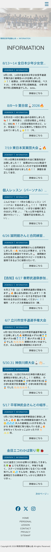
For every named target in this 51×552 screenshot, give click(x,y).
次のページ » (42, 493)
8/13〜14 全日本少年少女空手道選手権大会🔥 (26, 63)
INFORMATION (22, 70)
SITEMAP (25, 535)
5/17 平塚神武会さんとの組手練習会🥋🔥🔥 (26, 405)
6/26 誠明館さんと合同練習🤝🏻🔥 (26, 236)
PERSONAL (26, 521)
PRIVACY (25, 531)
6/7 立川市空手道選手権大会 (25, 320)
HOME (25, 517)
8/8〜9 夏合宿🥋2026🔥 (25, 106)
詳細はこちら (35, 93)
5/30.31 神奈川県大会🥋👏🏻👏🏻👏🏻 (26, 363)
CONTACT (25, 528)
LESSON (25, 524)
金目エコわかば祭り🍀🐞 (25, 451)
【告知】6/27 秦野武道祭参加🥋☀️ (26, 278)
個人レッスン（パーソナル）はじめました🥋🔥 (26, 190)
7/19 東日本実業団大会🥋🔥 (25, 148)
